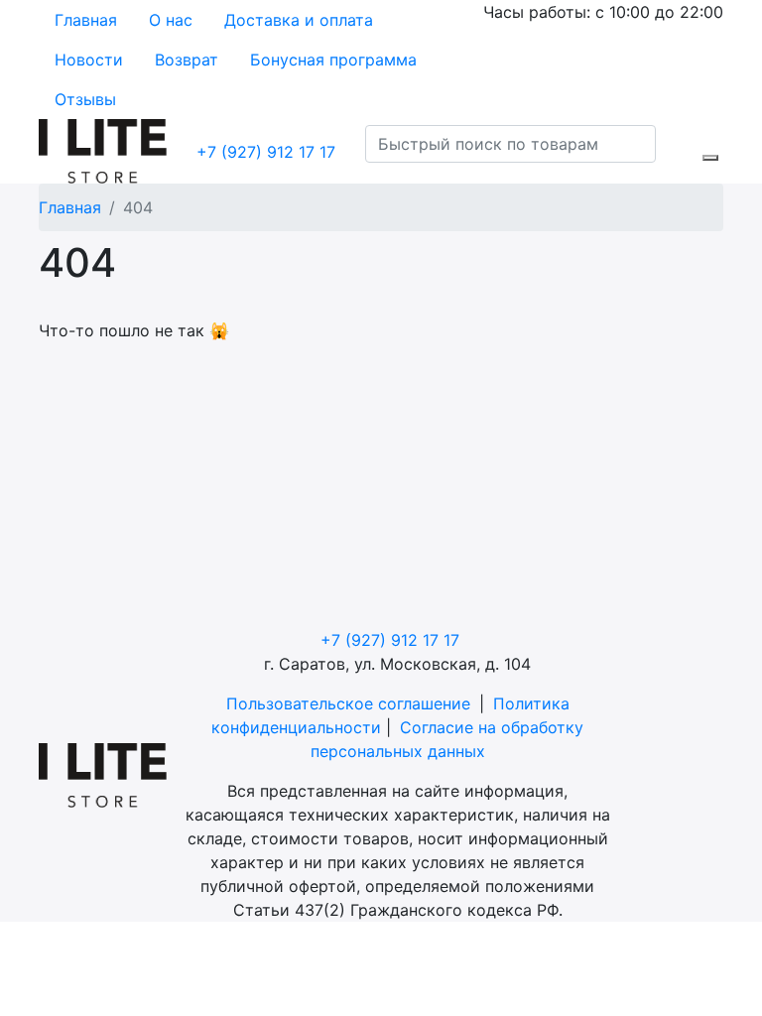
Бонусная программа (333, 59)
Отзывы (85, 99)
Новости (89, 59)
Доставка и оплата (298, 20)
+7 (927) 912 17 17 (265, 152)
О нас (170, 20)
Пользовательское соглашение (348, 703)
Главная (86, 20)
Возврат (186, 59)
